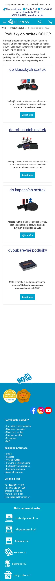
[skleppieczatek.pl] (18, 534)
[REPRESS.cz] (14, 556)
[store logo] (18, 21)
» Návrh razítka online (15, 429)
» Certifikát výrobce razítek (17, 466)
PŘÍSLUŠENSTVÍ (17, 28)
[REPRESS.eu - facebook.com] (33, 413)
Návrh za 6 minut (14, 9)
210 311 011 (17, 494)
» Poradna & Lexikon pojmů (17, 463)
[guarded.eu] (14, 568)
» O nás (8, 454)
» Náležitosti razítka (14, 432)
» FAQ (7, 441)
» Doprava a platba (13, 435)
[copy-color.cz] (15, 579)
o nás (40, 15)
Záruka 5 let (31, 9)
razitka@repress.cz (20, 497)
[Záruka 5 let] (24, 402)
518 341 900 (20, 488)
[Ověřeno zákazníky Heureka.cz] (10, 402)
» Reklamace (10, 438)
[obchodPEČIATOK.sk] (20, 522)
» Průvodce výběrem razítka (18, 426)
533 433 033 (16, 491)
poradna (32, 15)
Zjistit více (27, 114)
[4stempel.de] (15, 545)
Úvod (4, 28)
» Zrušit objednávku (14, 472)
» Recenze (9, 457)
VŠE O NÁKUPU (19, 15)
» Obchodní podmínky (15, 469)
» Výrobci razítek (12, 460)
